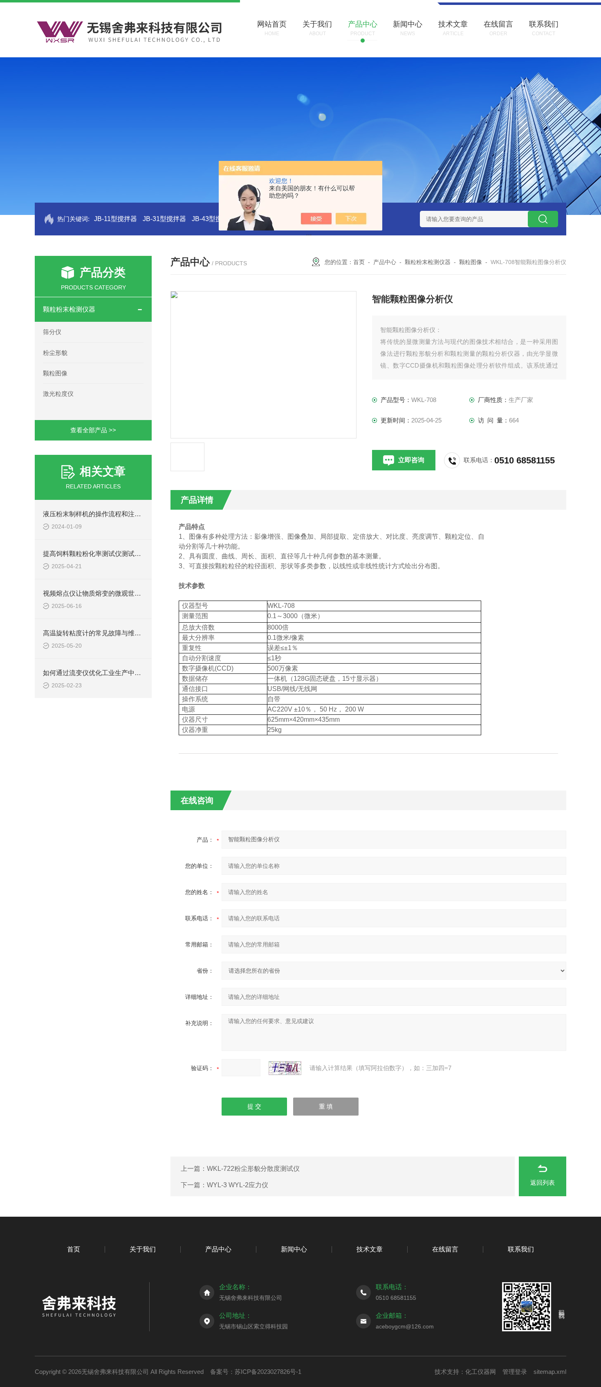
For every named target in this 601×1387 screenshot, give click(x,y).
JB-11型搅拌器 (115, 218)
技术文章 (370, 1249)
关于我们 (143, 1249)
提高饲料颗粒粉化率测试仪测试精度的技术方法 (111, 553)
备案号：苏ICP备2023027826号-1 (255, 1371)
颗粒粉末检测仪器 (69, 309)
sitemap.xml (550, 1371)
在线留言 (445, 1249)
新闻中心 (294, 1249)
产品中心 (384, 262)
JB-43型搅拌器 (213, 218)
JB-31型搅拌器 (164, 218)
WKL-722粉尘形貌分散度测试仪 (253, 1168)
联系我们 (521, 1249)
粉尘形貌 (55, 352)
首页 (359, 262)
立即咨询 (411, 459)
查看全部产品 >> (93, 430)
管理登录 (514, 1371)
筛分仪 (52, 331)
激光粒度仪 (58, 393)
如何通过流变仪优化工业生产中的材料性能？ (108, 672)
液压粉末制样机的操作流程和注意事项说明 (105, 514)
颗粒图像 (55, 373)
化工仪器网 (480, 1371)
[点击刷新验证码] (285, 1068)
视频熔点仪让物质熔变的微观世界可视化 (102, 593)
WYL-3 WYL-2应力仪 (237, 1184)
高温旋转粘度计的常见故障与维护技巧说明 (105, 633)
